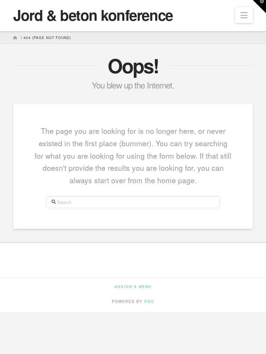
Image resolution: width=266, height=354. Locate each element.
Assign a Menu (133, 287)
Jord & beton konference (92, 15)
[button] (244, 15)
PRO (149, 301)
